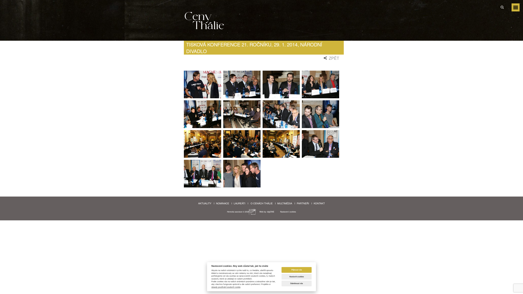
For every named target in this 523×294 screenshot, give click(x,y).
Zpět (334, 58)
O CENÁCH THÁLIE (262, 203)
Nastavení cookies (288, 211)
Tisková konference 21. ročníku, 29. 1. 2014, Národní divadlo (254, 47)
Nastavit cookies (296, 276)
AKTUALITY (204, 203)
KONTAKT (319, 203)
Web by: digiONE (266, 211)
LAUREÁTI (239, 203)
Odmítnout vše (296, 283)
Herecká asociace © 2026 (236, 211)
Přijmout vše (296, 270)
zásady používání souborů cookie (225, 287)
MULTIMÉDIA (284, 203)
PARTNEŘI (303, 203)
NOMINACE (222, 203)
